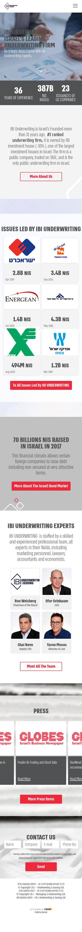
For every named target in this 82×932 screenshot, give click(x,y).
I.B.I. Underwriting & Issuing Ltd (50, 897)
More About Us (41, 176)
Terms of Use (24, 857)
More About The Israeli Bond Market (41, 486)
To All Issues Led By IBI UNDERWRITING (41, 385)
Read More (24, 778)
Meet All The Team (41, 666)
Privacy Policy (67, 854)
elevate (44, 912)
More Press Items (41, 799)
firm (38, 140)
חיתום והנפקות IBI (24, 897)
